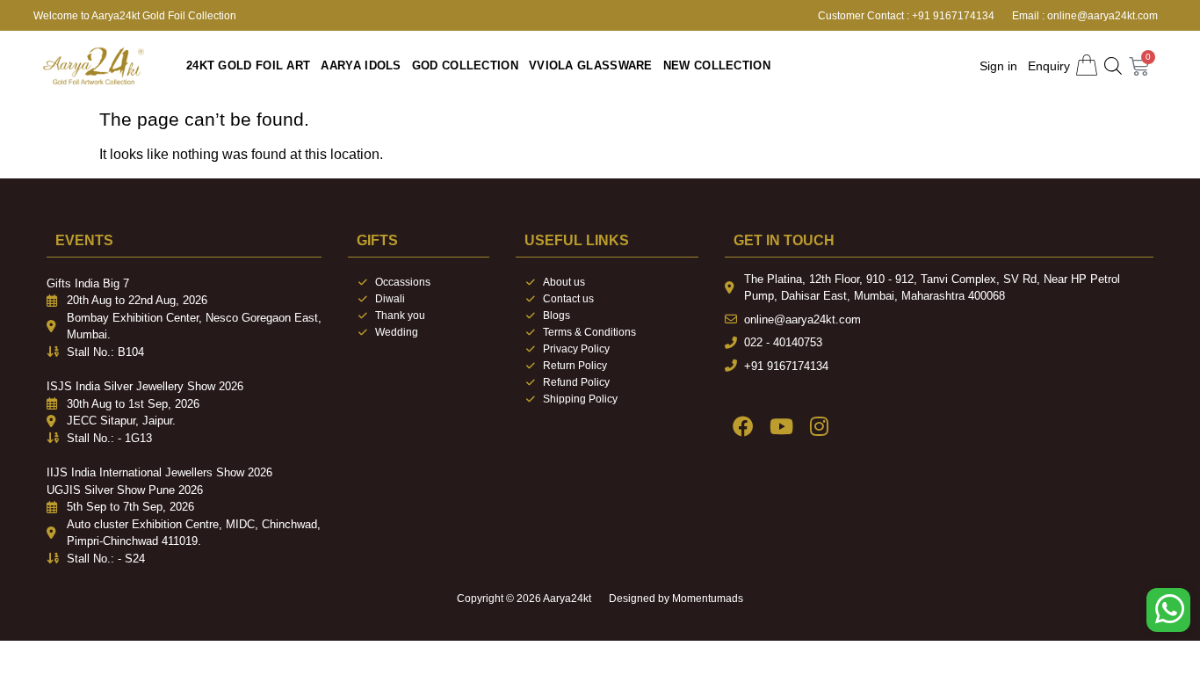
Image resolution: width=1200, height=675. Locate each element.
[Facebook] (744, 426)
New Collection (716, 65)
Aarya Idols (361, 65)
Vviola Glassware (591, 65)
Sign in (998, 66)
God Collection (465, 65)
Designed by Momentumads (676, 598)
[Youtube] (781, 426)
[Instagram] (819, 426)
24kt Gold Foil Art (248, 65)
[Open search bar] (1113, 66)
